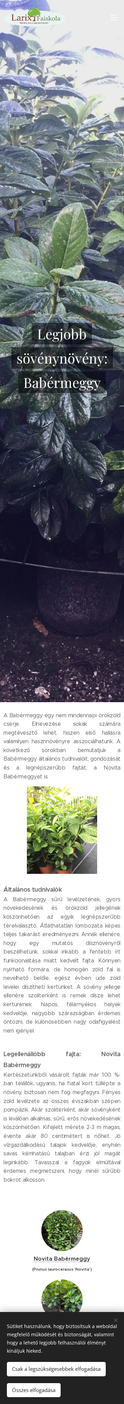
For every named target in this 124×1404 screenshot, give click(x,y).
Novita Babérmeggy (62, 1258)
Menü (114, 17)
